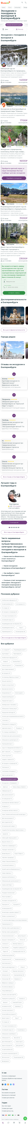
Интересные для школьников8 (11, 736)
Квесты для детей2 (7, 775)
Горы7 (21, 627)
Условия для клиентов (8, 1097)
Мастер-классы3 (18, 943)
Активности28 (6, 1006)
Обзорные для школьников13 (11, 881)
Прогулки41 (5, 904)
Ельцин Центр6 (7, 681)
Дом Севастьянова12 (8, 669)
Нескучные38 (6, 979)
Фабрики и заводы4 (8, 983)
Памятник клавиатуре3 (9, 845)
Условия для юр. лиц (7, 1111)
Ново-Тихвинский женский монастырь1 (14, 814)
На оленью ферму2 (7, 987)
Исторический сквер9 (8, 826)
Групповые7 (5, 653)
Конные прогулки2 (7, 1010)
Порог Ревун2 (18, 853)
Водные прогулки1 (18, 971)
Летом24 (22, 939)
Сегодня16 (17, 751)
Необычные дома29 (8, 955)
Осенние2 (5, 720)
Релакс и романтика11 (8, 916)
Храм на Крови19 (7, 1045)
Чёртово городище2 (8, 857)
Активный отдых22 (7, 619)
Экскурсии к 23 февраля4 (9, 783)
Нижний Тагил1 (17, 1002)
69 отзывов (19, 66)
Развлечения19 (6, 959)
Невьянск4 (17, 979)
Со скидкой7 (6, 650)
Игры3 (23, 967)
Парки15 (5, 951)
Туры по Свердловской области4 (11, 747)
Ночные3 (5, 971)
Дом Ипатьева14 (7, 1041)
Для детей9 (19, 1045)
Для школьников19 (7, 794)
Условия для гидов (7, 1108)
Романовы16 (19, 665)
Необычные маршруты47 (9, 600)
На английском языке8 (9, 1014)
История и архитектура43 (9, 1053)
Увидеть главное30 (8, 759)
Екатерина (10, 204)
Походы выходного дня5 (14, 24)
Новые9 (5, 661)
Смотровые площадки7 (9, 771)
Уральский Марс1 (7, 885)
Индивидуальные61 (8, 627)
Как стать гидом (6, 1106)
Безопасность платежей (8, 1095)
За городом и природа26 (9, 612)
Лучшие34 (16, 904)
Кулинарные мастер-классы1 (10, 802)
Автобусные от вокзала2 (9, 704)
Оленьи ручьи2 (6, 665)
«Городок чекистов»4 (8, 849)
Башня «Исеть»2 (7, 842)
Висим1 (5, 1002)
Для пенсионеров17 (8, 818)
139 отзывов (19, 204)
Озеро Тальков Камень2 (9, 861)
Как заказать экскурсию (8, 1092)
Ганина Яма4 (17, 661)
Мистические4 (6, 963)
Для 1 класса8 (6, 751)
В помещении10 (7, 798)
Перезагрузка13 (7, 631)
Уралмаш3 (18, 1006)
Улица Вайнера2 (7, 990)
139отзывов (16, 506)
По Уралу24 (5, 608)
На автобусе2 (21, 1030)
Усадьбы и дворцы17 (19, 947)
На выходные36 (20, 631)
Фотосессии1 (6, 1057)
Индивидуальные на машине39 (11, 623)
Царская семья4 (7, 728)
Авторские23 (6, 975)
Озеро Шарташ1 (7, 873)
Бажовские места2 (7, 689)
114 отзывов (19, 146)
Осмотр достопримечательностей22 (13, 716)
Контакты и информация (9, 1076)
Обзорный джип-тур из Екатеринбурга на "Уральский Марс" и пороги (13, 404)
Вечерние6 (5, 1061)
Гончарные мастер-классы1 (10, 810)
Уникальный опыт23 (19, 951)
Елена (9, 146)
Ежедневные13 (6, 693)
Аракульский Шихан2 (8, 877)
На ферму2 (5, 806)
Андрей (9, 66)
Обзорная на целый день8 (10, 740)
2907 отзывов (19, 106)
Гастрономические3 (8, 936)
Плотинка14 (5, 767)
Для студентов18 (7, 822)
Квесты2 (5, 787)
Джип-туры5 (6, 1018)
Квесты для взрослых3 (8, 967)
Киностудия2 (19, 693)
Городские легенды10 (8, 712)
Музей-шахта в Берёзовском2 (11, 869)
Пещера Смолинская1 (8, 892)
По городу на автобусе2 (9, 732)
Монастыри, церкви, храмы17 (11, 912)
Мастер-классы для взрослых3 (11, 928)
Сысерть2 (22, 998)
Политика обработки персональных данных (12, 1079)
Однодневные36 (19, 975)
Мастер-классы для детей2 (10, 932)
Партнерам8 (17, 653)
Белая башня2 (6, 853)
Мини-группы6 (6, 755)
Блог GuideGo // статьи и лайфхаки (10, 1119)
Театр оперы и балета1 (19, 787)
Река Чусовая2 (6, 896)
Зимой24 (5, 834)
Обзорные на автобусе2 (9, 1034)
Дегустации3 (22, 936)
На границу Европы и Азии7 (10, 677)
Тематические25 (20, 959)
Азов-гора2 (19, 1041)
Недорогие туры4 (7, 700)
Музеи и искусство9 (8, 685)
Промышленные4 (7, 744)
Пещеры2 (19, 728)
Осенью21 (5, 943)
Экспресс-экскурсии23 (9, 900)
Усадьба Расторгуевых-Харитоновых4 (13, 830)
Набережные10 (6, 791)
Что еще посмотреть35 (9, 616)
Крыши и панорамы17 (8, 939)
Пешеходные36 (18, 1057)
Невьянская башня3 (8, 697)
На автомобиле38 (7, 604)
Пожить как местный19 (9, 994)
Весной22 (17, 1037)
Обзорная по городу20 (9, 724)
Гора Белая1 (5, 947)
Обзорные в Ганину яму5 (9, 708)
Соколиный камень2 (8, 865)
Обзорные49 (6, 1037)
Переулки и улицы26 (8, 998)
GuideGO (10, 106)
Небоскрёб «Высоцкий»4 (9, 838)
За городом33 (20, 604)
